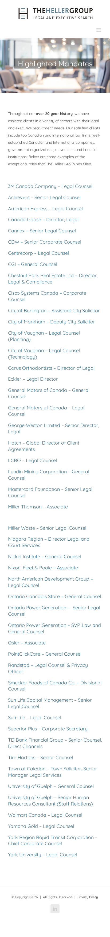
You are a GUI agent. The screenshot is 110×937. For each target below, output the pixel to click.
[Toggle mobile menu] (99, 30)
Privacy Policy (87, 897)
